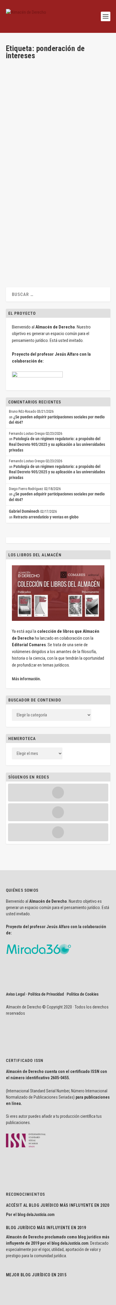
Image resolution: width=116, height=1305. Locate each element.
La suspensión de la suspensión (46, 210)
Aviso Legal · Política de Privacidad (35, 994)
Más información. (26, 678)
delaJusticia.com (40, 1214)
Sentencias (62, 140)
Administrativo (84, 134)
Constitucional (49, 225)
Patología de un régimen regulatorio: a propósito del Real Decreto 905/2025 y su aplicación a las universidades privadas (57, 444)
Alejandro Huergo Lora (34, 134)
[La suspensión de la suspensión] (57, 197)
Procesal (45, 140)
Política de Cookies (82, 994)
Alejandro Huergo (25, 140)
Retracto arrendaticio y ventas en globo (46, 517)
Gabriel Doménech (24, 511)
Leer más (22, 175)
